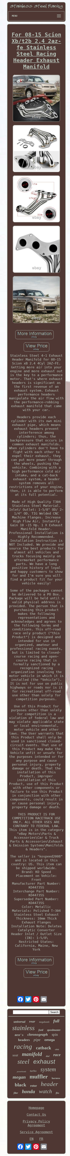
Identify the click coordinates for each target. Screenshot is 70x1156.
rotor (33, 1085)
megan (19, 1077)
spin (55, 1034)
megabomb (44, 1022)
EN (31, 1139)
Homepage (36, 1108)
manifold (32, 1054)
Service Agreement (36, 1132)
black (20, 1084)
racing (23, 1046)
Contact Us (36, 1114)
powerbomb (21, 1071)
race (56, 1054)
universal (19, 1021)
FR (41, 1139)
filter (16, 1093)
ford (40, 1030)
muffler (39, 1076)
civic (57, 1049)
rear (32, 1021)
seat (15, 1055)
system (48, 1069)
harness (56, 1078)
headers (24, 1040)
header (49, 1084)
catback (43, 1047)
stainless (23, 1027)
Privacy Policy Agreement (36, 1123)
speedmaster (53, 1030)
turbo (33, 1070)
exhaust (44, 1061)
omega (49, 1040)
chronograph (37, 1034)
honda (28, 1091)
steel (23, 1061)
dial (47, 1056)
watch (45, 1091)
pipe (37, 1039)
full (56, 1020)
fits (57, 1092)
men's (19, 1035)
